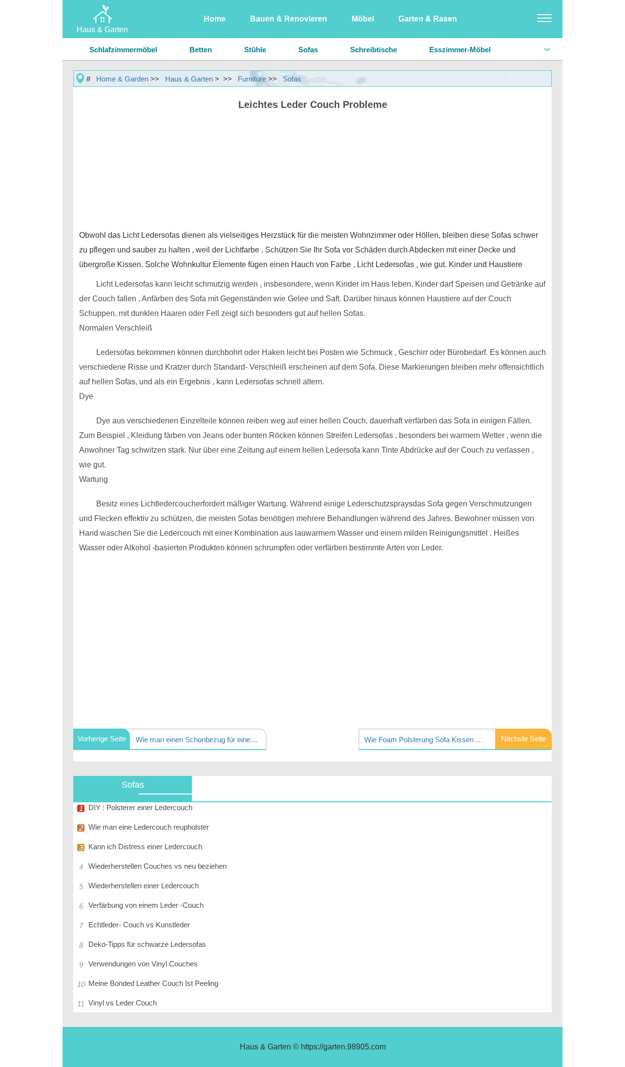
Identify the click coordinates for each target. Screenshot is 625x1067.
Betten (200, 49)
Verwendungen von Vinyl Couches (143, 964)
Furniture (252, 79)
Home (215, 19)
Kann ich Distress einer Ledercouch (145, 846)
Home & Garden (122, 79)
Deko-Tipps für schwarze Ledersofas (147, 944)
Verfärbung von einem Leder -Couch (146, 905)
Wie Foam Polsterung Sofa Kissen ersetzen (425, 739)
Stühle (255, 49)
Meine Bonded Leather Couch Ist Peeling (153, 983)
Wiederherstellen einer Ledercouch (143, 885)
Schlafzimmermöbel (123, 49)
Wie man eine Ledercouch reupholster (148, 827)
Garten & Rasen (427, 19)
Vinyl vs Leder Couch (122, 1003)
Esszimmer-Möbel (460, 49)
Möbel (363, 19)
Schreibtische (373, 49)
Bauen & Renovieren (288, 19)
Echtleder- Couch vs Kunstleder (139, 925)
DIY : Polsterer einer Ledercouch (140, 807)
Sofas (308, 49)
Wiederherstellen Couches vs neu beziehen (157, 866)
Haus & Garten (189, 79)
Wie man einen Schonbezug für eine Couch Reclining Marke (197, 739)
